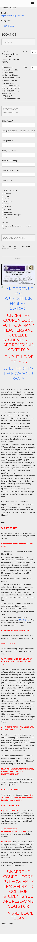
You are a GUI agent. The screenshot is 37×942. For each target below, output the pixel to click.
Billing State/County (10, 160)
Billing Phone (7, 180)
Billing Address (8, 141)
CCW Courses (9, 26)
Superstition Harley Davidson (12, 15)
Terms (5, 222)
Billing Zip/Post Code (10, 170)
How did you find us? (9, 190)
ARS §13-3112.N (24, 620)
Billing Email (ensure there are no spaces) (18, 131)
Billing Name (7, 121)
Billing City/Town (9, 150)
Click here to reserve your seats (18, 373)
